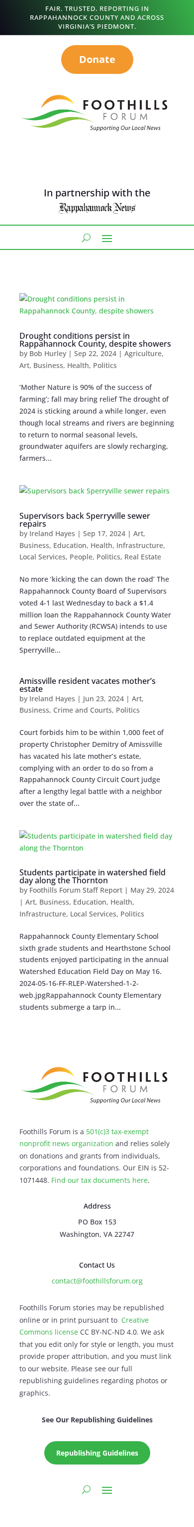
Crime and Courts (82, 710)
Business (48, 365)
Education (70, 545)
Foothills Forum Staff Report (75, 890)
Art (24, 365)
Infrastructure (139, 545)
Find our (66, 1180)
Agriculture (143, 353)
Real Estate (142, 556)
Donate (97, 59)
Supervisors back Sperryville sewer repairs (84, 519)
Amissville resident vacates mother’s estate (87, 684)
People (81, 556)
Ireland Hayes (52, 533)
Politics (105, 365)
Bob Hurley (47, 353)
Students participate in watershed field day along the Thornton (92, 876)
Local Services (42, 556)
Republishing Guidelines (97, 1453)
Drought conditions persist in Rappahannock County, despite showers (95, 339)
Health (78, 365)
